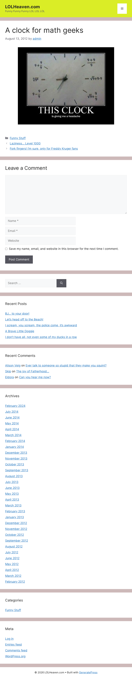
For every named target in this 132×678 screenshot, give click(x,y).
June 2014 (12, 417)
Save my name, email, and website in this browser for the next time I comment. (64, 248)
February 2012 (15, 581)
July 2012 (11, 552)
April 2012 (12, 570)
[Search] (61, 283)
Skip (8, 371)
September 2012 (16, 540)
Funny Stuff (18, 138)
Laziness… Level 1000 (25, 143)
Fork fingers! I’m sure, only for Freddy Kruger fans (44, 148)
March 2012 (13, 575)
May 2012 (12, 564)
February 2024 (15, 406)
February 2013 (15, 511)
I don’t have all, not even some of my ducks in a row (41, 337)
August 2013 (14, 476)
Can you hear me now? (35, 377)
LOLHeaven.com (22, 6)
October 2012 (14, 534)
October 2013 (14, 464)
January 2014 (14, 447)
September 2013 (16, 470)
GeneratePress (88, 672)
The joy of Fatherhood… (32, 371)
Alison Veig (12, 365)
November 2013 (16, 458)
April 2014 (12, 429)
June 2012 (12, 558)
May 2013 (12, 493)
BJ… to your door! (17, 313)
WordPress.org (15, 656)
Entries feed (13, 644)
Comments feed (16, 650)
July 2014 (11, 411)
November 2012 (16, 529)
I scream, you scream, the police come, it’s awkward (41, 325)
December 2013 (16, 452)
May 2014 (12, 423)
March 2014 (13, 435)
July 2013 (11, 482)
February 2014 (15, 441)
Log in (9, 638)
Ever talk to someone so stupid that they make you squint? (66, 365)
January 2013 (14, 517)
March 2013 (13, 505)
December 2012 (16, 523)
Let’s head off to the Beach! (24, 319)
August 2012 (14, 546)
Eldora (9, 377)
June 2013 (12, 488)
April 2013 (12, 499)
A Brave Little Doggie (19, 331)
